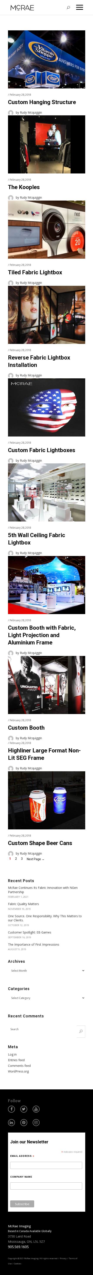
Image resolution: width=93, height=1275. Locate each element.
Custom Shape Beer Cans (40, 843)
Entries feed (16, 1060)
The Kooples (24, 187)
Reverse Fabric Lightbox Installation (39, 361)
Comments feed (19, 1066)
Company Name (21, 1176)
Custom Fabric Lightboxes (41, 450)
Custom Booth (26, 727)
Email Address (22, 1156)
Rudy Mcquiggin (31, 112)
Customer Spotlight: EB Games (29, 932)
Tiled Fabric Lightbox (35, 272)
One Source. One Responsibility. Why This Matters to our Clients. (45, 918)
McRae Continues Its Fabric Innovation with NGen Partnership (43, 890)
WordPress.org (18, 1071)
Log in (12, 1054)
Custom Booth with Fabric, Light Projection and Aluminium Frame (42, 635)
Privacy (63, 1258)
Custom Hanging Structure (42, 102)
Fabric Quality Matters (23, 904)
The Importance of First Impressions (33, 944)
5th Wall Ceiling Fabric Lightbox (36, 539)
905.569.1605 (18, 1246)
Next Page (36, 859)
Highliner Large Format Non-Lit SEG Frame (44, 754)
